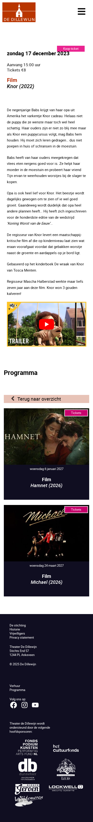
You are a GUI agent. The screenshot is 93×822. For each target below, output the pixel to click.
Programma (17, 690)
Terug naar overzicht (39, 399)
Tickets (76, 413)
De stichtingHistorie (18, 627)
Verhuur (15, 686)
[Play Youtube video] (46, 324)
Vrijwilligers (17, 633)
